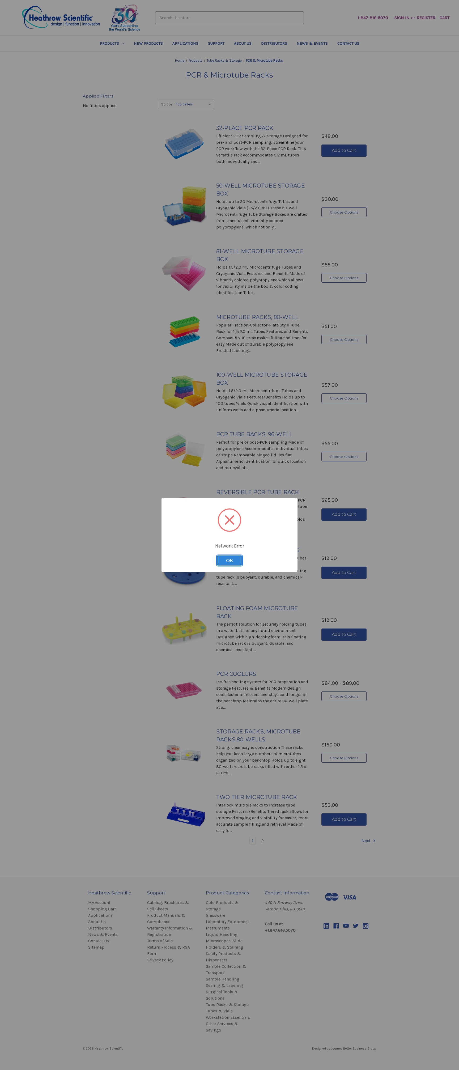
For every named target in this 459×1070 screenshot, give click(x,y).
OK (229, 560)
